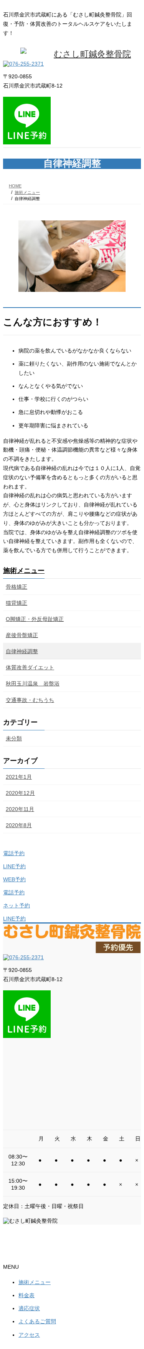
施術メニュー (24, 570)
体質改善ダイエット (30, 667)
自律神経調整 (22, 651)
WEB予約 (14, 879)
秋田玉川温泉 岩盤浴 (33, 683)
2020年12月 (20, 793)
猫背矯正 (16, 603)
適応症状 (29, 1308)
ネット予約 (16, 905)
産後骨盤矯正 (22, 635)
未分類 (14, 738)
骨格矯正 (16, 587)
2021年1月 (19, 777)
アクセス (29, 1335)
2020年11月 (20, 809)
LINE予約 (14, 866)
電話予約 (14, 853)
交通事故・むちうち (30, 700)
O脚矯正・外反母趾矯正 (35, 619)
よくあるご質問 (37, 1321)
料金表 (26, 1295)
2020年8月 (19, 825)
